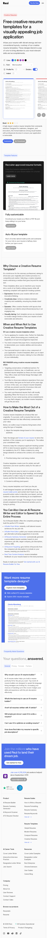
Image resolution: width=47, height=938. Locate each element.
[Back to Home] (5, 776)
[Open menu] (42, 3)
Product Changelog (25, 928)
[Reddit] (12, 933)
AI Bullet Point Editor (11, 531)
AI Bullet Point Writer (11, 526)
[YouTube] (8, 933)
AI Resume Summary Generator (15, 537)
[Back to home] (6, 3)
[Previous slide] (39, 115)
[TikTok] (20, 933)
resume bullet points (10, 492)
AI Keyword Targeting (12, 547)
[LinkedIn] (16, 933)
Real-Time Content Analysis (14, 554)
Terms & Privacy (9, 928)
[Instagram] (4, 933)
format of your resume (26, 438)
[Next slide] (44, 115)
